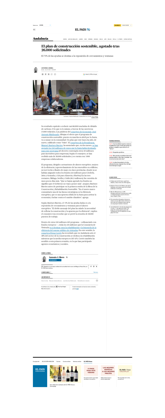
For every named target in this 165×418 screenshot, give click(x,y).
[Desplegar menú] (34, 29)
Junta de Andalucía (73, 39)
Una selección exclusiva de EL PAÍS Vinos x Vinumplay (62, 385)
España (65, 39)
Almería (81, 39)
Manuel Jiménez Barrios (55, 280)
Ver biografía (53, 260)
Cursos (58, 361)
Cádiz (85, 39)
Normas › (96, 272)
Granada (96, 39)
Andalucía (40, 38)
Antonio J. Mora (47, 68)
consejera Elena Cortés (51, 233)
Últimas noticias (128, 39)
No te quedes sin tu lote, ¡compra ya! (124, 378)
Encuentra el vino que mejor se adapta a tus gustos (91, 378)
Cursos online (66, 361)
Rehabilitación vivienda (83, 280)
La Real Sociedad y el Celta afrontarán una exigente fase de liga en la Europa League (120, 164)
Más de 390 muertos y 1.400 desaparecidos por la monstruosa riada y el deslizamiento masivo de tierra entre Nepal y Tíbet (121, 194)
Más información (45, 288)
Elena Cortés (44, 280)
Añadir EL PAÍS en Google (91, 74)
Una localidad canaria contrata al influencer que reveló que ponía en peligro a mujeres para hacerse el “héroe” (120, 146)
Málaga (109, 39)
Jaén (105, 39)
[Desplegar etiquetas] (97, 280)
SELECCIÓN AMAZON (48, 361)
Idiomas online (77, 361)
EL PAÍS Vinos (88, 361)
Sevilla (114, 39)
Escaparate (36, 361)
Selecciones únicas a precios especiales (106, 378)
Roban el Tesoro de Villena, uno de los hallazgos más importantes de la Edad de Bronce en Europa (121, 187)
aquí (77, 288)
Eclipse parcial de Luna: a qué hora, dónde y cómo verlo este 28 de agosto (120, 181)
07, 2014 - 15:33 (50, 69)
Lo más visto (113, 177)
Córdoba (90, 39)
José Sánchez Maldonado (69, 280)
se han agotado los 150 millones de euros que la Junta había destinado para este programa (69, 148)
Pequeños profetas (118, 152)
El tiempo (120, 39)
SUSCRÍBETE (117, 25)
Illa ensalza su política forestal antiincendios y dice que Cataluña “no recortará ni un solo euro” (120, 157)
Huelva (101, 39)
